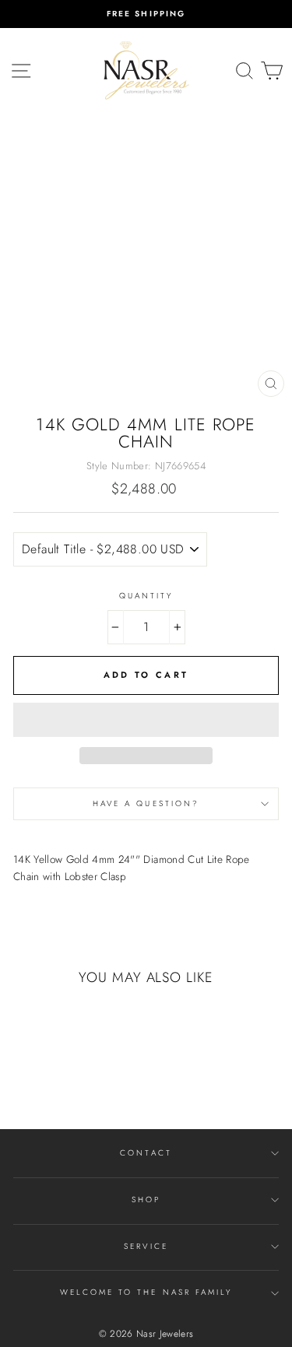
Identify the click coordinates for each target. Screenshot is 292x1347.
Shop (146, 1199)
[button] (146, 720)
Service (145, 1246)
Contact (145, 1153)
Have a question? (146, 803)
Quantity (146, 596)
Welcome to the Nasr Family (146, 1292)
